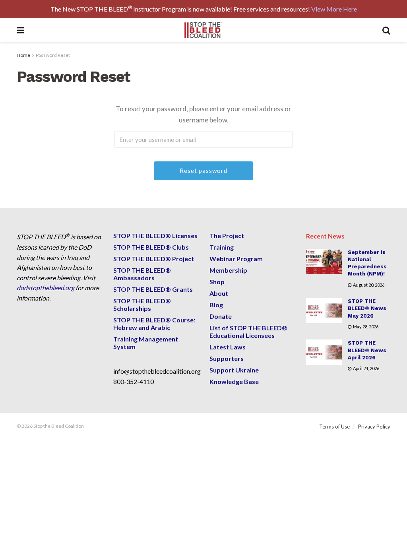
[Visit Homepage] (203, 30)
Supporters (226, 358)
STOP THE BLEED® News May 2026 (367, 308)
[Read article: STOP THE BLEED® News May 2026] (324, 310)
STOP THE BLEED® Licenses (155, 235)
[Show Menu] (20, 30)
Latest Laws (227, 347)
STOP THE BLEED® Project (153, 258)
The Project (226, 235)
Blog (216, 304)
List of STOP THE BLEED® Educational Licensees (248, 331)
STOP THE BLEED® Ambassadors (142, 273)
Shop (217, 281)
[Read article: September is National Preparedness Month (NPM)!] (324, 261)
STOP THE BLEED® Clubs (151, 247)
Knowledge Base (234, 381)
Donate (220, 316)
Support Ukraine (234, 370)
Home (23, 55)
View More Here (334, 9)
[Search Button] (386, 30)
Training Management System (145, 342)
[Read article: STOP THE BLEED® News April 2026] (324, 352)
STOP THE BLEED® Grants (153, 289)
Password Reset (53, 55)
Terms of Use (334, 426)
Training (221, 247)
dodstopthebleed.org (45, 287)
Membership (228, 270)
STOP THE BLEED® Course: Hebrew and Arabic (154, 323)
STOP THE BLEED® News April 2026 (367, 350)
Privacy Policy (374, 426)
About (218, 293)
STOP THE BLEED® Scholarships (142, 304)
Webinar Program (236, 258)
